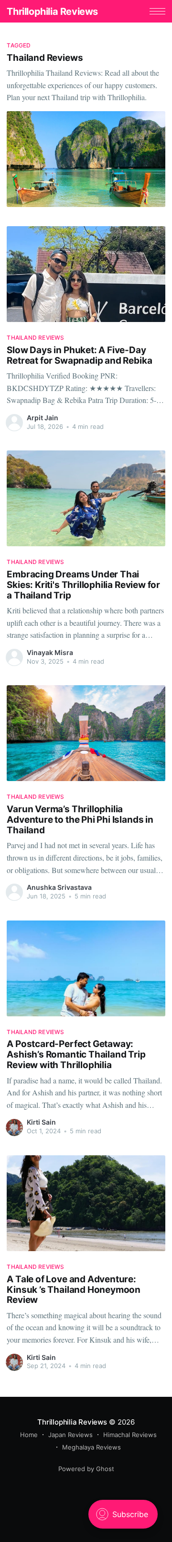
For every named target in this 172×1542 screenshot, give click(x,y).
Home (29, 1434)
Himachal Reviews (130, 1434)
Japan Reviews (70, 1434)
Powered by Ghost (86, 1469)
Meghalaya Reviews (91, 1447)
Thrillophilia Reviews (52, 11)
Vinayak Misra (50, 652)
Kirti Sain (41, 1122)
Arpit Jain (42, 418)
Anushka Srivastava (59, 887)
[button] (157, 11)
